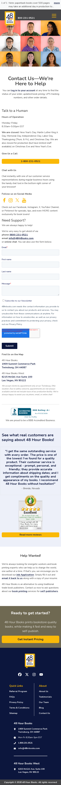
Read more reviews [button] (31, 534)
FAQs (12, 696)
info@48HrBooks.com (21, 238)
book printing (19, 591)
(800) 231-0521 (18, 234)
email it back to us (12, 578)
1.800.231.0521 (25, 742)
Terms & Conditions (19, 707)
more (57, 3)
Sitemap (13, 713)
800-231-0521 (26, 18)
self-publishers (49, 591)
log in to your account (23, 90)
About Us (43, 691)
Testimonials (45, 696)
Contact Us (44, 713)
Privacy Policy (16, 702)
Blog (41, 707)
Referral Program (18, 691)
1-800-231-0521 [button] (30, 161)
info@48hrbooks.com (29, 748)
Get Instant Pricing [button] (30, 639)
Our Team (44, 702)
